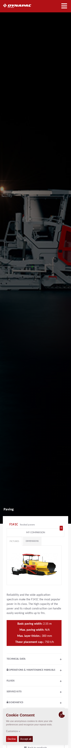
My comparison (44, 531)
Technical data (34, 659)
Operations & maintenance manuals (35, 670)
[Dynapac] (21, 6)
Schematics (35, 703)
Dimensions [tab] (32, 541)
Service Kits (34, 692)
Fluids (34, 681)
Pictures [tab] (14, 541)
